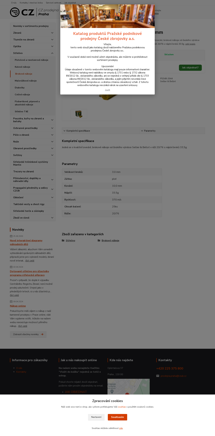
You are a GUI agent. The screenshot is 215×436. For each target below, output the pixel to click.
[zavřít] (149, 9)
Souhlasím (117, 417)
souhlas (122, 406)
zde (121, 428)
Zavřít (107, 90)
